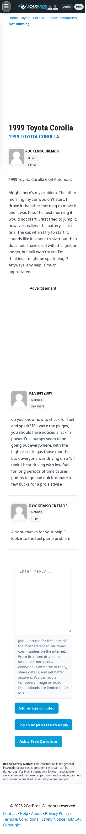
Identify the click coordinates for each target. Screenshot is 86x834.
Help (24, 813)
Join (79, 7)
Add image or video (36, 708)
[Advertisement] (43, 78)
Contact (10, 813)
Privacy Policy (57, 813)
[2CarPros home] (35, 6)
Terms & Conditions (20, 819)
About (36, 813)
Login (67, 7)
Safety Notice (53, 819)
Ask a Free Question (38, 741)
